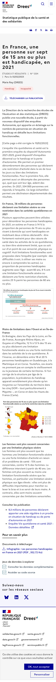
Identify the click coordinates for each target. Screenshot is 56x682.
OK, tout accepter (39, 667)
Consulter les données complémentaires (30, 567)
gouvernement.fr (30, 639)
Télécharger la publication (26, 98)
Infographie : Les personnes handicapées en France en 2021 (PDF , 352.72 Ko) (27, 550)
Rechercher (43, 4)
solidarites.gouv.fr (11, 634)
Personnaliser (42, 674)
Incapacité (26, 88)
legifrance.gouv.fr (11, 645)
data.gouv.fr (8, 639)
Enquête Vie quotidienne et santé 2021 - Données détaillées (31, 525)
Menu (51, 4)
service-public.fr (35, 645)
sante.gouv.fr (34, 634)
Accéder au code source (21, 572)
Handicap (9, 88)
